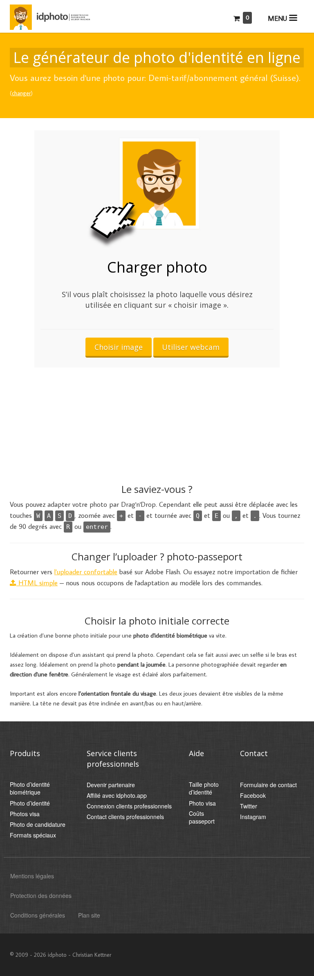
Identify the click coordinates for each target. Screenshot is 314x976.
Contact (254, 753)
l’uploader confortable (85, 571)
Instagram (253, 817)
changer (21, 93)
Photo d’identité (30, 803)
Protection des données (41, 895)
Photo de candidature (37, 824)
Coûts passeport (202, 818)
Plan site (89, 915)
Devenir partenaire (111, 785)
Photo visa (202, 803)
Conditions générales (37, 915)
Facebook (253, 795)
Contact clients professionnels (125, 817)
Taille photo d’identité (204, 789)
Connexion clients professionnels (129, 806)
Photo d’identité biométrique (30, 789)
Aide (196, 753)
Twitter (248, 806)
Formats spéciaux (33, 835)
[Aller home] (50, 15)
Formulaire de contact (268, 785)
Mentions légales (32, 876)
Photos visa (25, 814)
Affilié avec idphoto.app (117, 795)
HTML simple (37, 582)
